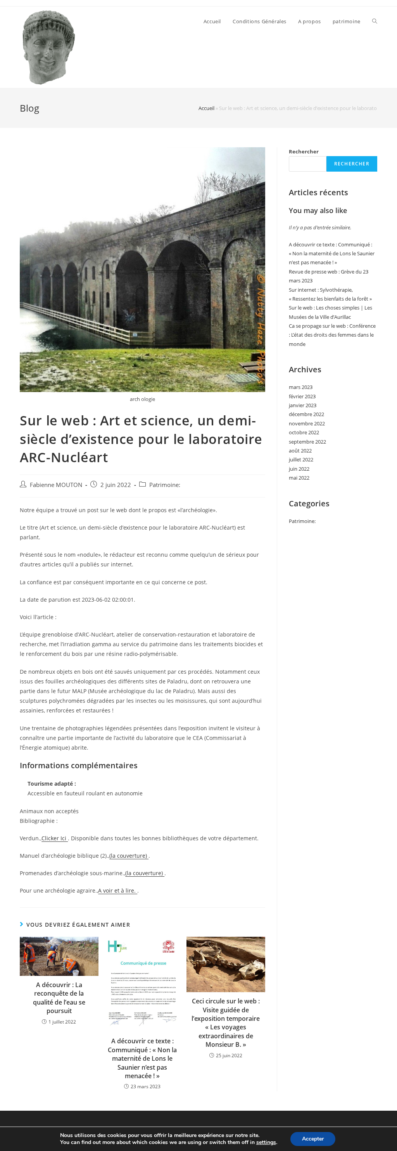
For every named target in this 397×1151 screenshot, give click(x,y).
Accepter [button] (313, 1138)
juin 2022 (299, 468)
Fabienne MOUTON (56, 485)
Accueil (206, 108)
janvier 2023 (302, 405)
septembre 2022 (307, 441)
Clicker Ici (54, 838)
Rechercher (304, 151)
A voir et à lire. (117, 890)
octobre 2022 (304, 432)
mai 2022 (299, 477)
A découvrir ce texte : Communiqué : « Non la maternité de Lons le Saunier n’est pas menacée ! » (142, 1058)
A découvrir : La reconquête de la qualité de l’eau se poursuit (59, 998)
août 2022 (300, 450)
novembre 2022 (307, 423)
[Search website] (374, 21)
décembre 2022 (306, 414)
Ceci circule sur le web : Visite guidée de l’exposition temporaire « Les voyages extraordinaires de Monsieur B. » (226, 1023)
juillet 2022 (301, 459)
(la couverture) (128, 855)
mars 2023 (300, 387)
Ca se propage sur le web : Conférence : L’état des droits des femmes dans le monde (332, 335)
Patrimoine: (164, 485)
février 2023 (302, 396)
